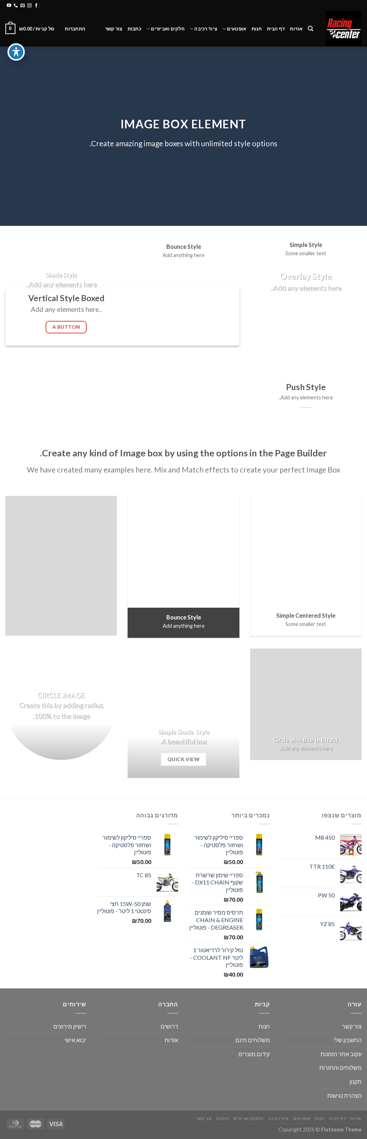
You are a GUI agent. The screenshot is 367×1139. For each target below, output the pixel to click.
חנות (257, 29)
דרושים (169, 1026)
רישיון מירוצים (69, 1026)
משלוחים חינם (252, 1039)
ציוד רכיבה (205, 29)
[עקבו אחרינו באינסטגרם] (29, 5)
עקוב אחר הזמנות (341, 1053)
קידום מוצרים (254, 1053)
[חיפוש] (310, 28)
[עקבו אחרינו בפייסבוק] (36, 5)
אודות (296, 29)
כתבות (134, 29)
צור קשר (114, 29)
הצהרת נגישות (344, 1095)
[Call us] (16, 5)
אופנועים (236, 29)
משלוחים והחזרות (91, 5)
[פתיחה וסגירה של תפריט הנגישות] (16, 52)
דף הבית (276, 29)
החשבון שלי (348, 1039)
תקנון (355, 1081)
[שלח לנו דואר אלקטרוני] (22, 5)
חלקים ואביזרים (168, 29)
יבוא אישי (75, 1039)
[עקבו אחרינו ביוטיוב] (9, 5)
